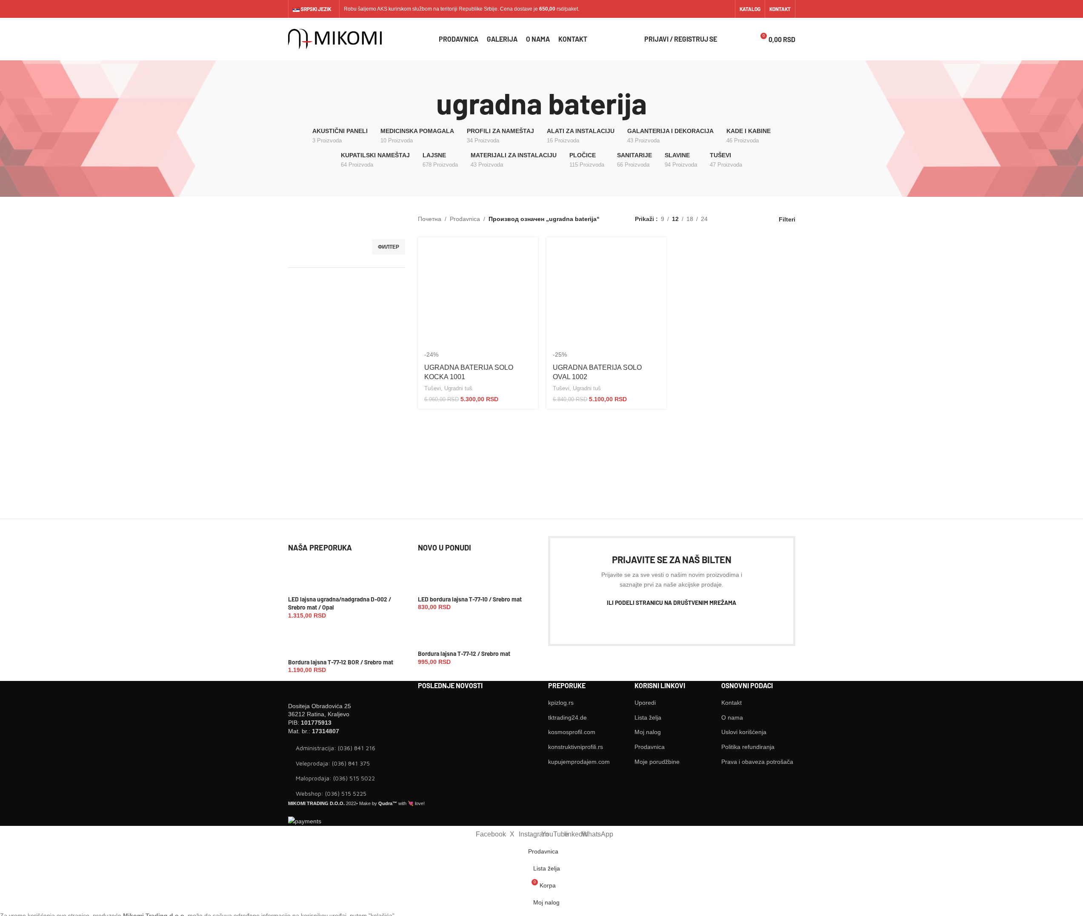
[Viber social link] (725, 622)
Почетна (429, 219)
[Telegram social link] (709, 622)
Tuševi (432, 388)
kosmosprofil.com (571, 732)
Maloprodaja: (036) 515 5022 (335, 778)
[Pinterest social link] (663, 622)
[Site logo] (335, 38)
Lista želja (647, 717)
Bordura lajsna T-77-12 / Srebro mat (464, 653)
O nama (732, 717)
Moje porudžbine (657, 761)
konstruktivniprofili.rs (575, 746)
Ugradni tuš (458, 388)
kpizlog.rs (561, 702)
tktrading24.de (567, 717)
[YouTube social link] (703, 9)
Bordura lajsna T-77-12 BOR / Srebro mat (340, 662)
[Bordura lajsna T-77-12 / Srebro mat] (432, 633)
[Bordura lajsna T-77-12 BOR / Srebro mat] (302, 641)
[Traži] (729, 39)
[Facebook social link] (671, 9)
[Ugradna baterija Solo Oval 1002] (606, 297)
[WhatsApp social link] (725, 9)
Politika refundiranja (747, 746)
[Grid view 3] (741, 219)
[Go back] (425, 103)
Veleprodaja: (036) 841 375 (333, 763)
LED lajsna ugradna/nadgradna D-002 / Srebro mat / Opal (339, 603)
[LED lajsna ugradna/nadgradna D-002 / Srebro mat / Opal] (302, 579)
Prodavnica (465, 219)
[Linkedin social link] (714, 9)
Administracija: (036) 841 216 (335, 748)
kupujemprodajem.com (579, 761)
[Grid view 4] (754, 219)
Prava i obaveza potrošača (757, 761)
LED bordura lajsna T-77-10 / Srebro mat (470, 599)
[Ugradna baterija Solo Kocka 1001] (477, 297)
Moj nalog (647, 732)
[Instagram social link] (692, 9)
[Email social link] (648, 622)
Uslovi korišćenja (743, 732)
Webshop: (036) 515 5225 (331, 793)
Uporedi (645, 702)
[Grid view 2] (727, 219)
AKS (382, 9)
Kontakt (731, 702)
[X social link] (682, 9)
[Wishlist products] (744, 39)
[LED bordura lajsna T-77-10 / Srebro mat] (432, 579)
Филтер (388, 247)
